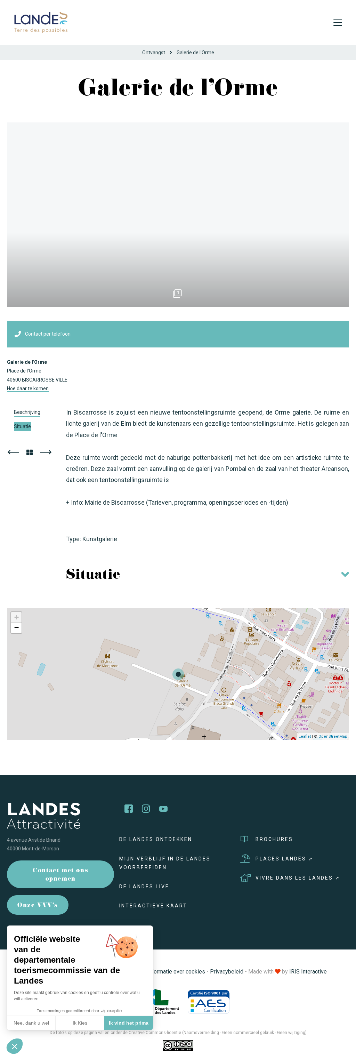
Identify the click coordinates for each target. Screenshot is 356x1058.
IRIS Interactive (308, 971)
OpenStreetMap (332, 736)
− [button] (16, 627)
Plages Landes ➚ (285, 858)
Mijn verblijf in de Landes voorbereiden (165, 863)
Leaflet (305, 736)
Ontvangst (153, 52)
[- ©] (178, 214)
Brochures (274, 839)
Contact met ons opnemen (60, 875)
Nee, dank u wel (31, 1023)
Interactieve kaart (153, 905)
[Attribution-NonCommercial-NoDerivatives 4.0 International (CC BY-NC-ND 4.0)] (178, 1045)
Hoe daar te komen (28, 388)
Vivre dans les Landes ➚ (298, 878)
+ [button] (16, 617)
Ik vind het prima (128, 1023)
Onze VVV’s (37, 906)
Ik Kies (80, 1023)
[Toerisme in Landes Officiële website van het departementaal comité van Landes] (40, 22)
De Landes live (144, 886)
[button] (14, 1046)
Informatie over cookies (176, 971)
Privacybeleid (226, 971)
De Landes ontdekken (155, 839)
